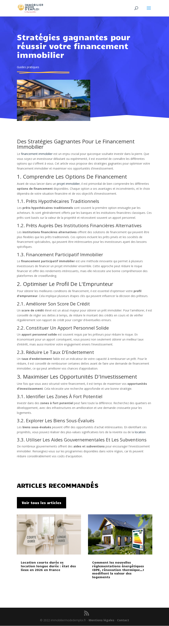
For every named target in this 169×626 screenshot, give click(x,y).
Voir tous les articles (41, 503)
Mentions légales (101, 620)
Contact (123, 620)
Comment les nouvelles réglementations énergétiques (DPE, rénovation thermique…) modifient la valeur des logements (118, 569)
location (140, 432)
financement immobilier (37, 154)
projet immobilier (68, 184)
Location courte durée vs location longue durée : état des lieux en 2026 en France (48, 566)
